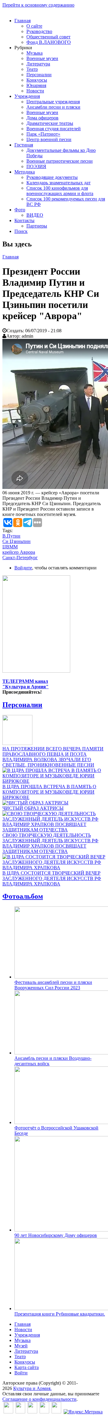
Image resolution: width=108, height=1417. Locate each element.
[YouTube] (44, 1411)
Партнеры (36, 225)
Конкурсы (36, 80)
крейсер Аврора (18, 552)
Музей (21, 1345)
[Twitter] (20, 1411)
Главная (22, 20)
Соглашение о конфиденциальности (39, 1399)
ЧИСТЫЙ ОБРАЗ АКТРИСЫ (33, 808)
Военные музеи (42, 58)
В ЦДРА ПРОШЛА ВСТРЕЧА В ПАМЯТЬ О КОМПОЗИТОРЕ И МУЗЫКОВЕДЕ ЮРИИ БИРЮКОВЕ (49, 792)
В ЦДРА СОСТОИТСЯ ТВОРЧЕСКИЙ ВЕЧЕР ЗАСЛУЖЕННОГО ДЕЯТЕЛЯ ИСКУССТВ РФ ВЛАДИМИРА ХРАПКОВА (51, 878)
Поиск (21, 231)
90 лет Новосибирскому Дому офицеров (55, 1235)
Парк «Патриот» (43, 134)
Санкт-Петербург (20, 557)
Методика (24, 171)
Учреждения (27, 96)
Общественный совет (48, 36)
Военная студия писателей (53, 128)
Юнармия (36, 85)
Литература (38, 63)
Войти (21, 1372)
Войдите (23, 567)
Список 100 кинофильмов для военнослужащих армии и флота (59, 190)
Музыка (34, 53)
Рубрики (23, 47)
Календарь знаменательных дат (58, 182)
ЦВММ (10, 546)
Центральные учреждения (53, 101)
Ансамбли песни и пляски (53, 107)
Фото (19, 209)
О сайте (34, 26)
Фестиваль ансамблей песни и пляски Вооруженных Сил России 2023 (53, 985)
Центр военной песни (48, 139)
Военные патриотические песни (59, 161)
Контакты (24, 220)
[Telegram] (56, 1411)
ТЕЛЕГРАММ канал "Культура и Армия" (25, 684)
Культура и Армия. (32, 1388)
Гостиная (23, 144)
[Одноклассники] (32, 1411)
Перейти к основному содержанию (38, 5)
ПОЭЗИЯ (36, 166)
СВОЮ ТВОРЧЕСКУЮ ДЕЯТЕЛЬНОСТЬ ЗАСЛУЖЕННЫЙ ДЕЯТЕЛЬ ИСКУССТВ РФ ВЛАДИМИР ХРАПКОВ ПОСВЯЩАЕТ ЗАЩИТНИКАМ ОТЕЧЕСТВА (50, 843)
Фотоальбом (22, 896)
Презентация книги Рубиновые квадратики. (59, 1313)
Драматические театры (49, 123)
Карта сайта (26, 1367)
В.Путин (11, 535)
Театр (32, 69)
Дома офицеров (42, 117)
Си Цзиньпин (16, 541)
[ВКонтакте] (8, 1411)
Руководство (39, 31)
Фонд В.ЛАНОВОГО (48, 42)
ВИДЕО (34, 215)
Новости (35, 90)
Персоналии (39, 74)
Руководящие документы (52, 177)
